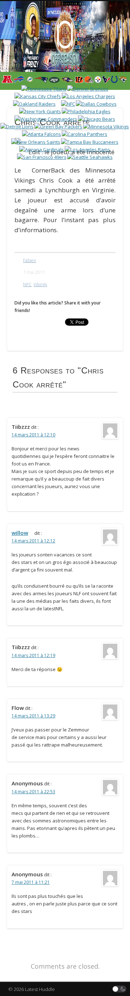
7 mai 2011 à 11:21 (31, 882)
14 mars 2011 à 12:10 (33, 435)
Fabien (29, 260)
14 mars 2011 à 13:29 (33, 716)
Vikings (40, 284)
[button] (119, 989)
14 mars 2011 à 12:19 (33, 655)
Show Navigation (105, 64)
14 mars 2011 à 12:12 (33, 541)
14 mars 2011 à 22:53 (33, 792)
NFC (27, 284)
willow (20, 532)
